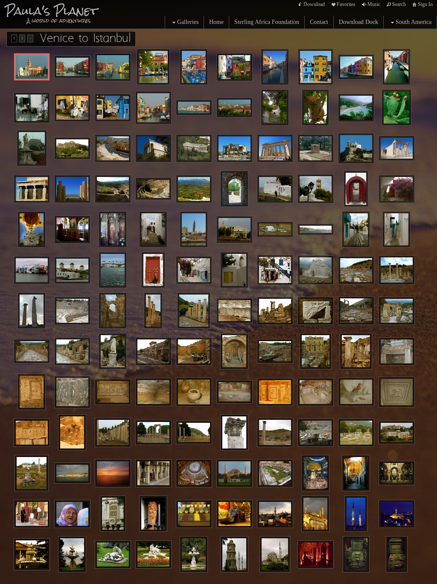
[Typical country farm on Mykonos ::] (275, 229)
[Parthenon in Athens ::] (153, 148)
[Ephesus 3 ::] (32, 311)
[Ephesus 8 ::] (275, 311)
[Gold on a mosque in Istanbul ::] (113, 514)
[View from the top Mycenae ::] (194, 189)
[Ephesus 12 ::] (32, 351)
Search (399, 4)
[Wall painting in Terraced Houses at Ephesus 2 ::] (356, 392)
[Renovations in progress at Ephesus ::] (316, 433)
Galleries (187, 22)
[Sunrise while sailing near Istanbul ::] (113, 473)
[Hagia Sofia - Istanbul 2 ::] (356, 473)
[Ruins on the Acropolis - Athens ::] (113, 148)
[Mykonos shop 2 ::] (275, 270)
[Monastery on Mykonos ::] (356, 189)
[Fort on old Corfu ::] (72, 148)
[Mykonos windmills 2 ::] (113, 270)
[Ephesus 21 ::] (153, 432)
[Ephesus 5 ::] (153, 311)
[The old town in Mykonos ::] (316, 229)
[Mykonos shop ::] (194, 270)
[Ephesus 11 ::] (397, 311)
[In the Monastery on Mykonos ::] (397, 189)
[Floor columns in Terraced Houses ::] (72, 432)
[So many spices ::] (194, 514)
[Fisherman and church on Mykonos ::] (275, 189)
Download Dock (358, 22)
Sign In (425, 4)
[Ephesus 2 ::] (397, 270)
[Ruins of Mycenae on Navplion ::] (113, 189)
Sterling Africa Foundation (266, 22)
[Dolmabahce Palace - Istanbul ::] (32, 554)
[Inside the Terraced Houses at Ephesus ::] (194, 392)
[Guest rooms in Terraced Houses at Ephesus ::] (316, 392)
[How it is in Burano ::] (72, 108)
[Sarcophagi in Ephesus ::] (356, 433)
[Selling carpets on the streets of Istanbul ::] (32, 514)
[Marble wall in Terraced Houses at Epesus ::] (72, 392)
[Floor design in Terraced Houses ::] (397, 392)
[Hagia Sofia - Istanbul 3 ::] (397, 473)
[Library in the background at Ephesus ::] (275, 351)
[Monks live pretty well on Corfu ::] (275, 107)
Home (216, 22)
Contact (319, 22)
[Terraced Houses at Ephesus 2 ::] (234, 392)
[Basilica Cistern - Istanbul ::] (316, 554)
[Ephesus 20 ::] (113, 432)
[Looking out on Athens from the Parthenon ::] (72, 189)
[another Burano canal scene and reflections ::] (275, 67)
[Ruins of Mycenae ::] (153, 189)
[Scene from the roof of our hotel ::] (275, 514)
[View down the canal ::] (396, 67)
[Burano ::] (194, 67)
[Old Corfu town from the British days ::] (32, 148)
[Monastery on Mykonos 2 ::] (113, 229)
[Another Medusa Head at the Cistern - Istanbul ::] (396, 554)
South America (413, 22)
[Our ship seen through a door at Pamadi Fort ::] (234, 189)
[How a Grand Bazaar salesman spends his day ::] (234, 514)
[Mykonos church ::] (234, 229)
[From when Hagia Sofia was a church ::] (275, 473)
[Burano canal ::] (153, 67)
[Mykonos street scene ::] (234, 270)
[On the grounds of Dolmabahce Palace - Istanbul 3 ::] (194, 554)
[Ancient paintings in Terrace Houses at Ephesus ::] (275, 392)
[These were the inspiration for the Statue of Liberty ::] (32, 189)
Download (314, 4)
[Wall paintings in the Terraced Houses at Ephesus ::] (113, 392)
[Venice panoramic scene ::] (194, 107)
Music (373, 4)
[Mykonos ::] (316, 188)
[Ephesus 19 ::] (397, 351)
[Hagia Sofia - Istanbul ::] (234, 473)
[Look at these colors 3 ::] (153, 107)
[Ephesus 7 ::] (234, 310)
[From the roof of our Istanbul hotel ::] (356, 514)
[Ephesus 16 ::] (194, 351)
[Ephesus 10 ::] (356, 310)
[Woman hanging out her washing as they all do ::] (32, 107)
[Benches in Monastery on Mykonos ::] (72, 230)
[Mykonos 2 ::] (356, 229)
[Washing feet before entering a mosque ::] (153, 473)
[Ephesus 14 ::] (113, 351)
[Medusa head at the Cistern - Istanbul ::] (356, 554)
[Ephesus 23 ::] (234, 432)
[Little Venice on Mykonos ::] (32, 270)
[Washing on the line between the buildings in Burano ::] (113, 108)
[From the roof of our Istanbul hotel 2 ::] (397, 514)
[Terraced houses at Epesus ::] (153, 392)
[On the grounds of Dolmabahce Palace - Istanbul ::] (113, 554)
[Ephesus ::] (356, 270)
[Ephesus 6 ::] (194, 311)
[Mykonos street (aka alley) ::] (396, 229)
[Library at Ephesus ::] (315, 351)
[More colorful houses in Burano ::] (356, 66)
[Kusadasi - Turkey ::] (72, 473)
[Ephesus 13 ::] (72, 351)
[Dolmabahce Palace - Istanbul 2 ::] (72, 554)
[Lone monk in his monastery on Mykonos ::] (153, 229)
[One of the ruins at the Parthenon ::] (397, 148)
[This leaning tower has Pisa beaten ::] (194, 229)
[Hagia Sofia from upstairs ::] (315, 473)
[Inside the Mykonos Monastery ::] (32, 229)
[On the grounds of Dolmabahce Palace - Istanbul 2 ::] (153, 554)
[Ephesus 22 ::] (194, 432)
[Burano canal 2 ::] (113, 67)
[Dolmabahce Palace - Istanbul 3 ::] (234, 554)
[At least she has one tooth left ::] (72, 514)
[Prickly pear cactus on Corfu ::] (396, 107)
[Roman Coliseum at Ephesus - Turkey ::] (72, 311)
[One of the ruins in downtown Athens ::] (316, 148)
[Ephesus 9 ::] (316, 311)
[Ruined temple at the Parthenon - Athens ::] (234, 148)
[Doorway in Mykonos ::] (153, 270)
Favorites (346, 4)
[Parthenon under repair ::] (275, 148)
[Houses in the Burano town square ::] (315, 67)
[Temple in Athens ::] (194, 148)
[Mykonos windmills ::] (72, 270)
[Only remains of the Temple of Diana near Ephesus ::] (32, 473)
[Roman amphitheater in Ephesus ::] (275, 432)
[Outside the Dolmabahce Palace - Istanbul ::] (275, 554)
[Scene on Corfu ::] (356, 108)
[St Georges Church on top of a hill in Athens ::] (356, 148)
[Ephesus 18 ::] (356, 351)
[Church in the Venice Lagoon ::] (32, 67)
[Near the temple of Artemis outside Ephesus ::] (397, 432)
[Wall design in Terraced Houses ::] (32, 433)
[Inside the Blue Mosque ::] (194, 473)
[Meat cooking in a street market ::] (153, 514)
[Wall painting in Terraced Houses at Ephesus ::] (32, 392)
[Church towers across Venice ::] (234, 107)
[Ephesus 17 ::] (234, 351)
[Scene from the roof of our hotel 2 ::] (315, 514)
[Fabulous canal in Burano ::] (72, 67)
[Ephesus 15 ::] (153, 351)
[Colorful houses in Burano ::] (234, 67)
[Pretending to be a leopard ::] (315, 107)
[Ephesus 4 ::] (113, 311)
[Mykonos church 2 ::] (316, 270)
